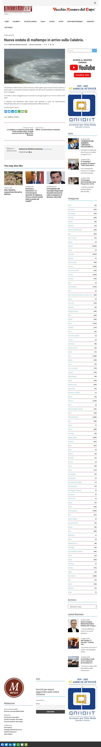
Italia (43, 21)
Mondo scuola (72, 384)
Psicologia (71, 433)
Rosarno (70, 462)
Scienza (70, 502)
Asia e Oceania (72, 238)
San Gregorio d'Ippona (74, 490)
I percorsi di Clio (72, 348)
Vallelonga (71, 564)
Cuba (69, 283)
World (70, 584)
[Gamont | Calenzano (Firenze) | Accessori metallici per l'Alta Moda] (82, 106)
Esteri (51, 21)
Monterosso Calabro (74, 393)
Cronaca (70, 274)
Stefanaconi (71, 535)
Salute (70, 470)
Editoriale (9, 27)
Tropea (70, 559)
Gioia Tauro (71, 344)
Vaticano (70, 568)
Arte (69, 234)
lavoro (70, 364)
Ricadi (69, 445)
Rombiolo (71, 458)
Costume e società (73, 270)
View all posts (48, 149)
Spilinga (70, 527)
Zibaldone (71, 588)
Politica (70, 429)
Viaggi (69, 572)
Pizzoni (70, 425)
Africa (69, 205)
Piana (69, 413)
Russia (70, 466)
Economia (71, 303)
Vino (69, 580)
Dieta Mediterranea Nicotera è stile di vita (80, 295)
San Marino (71, 494)
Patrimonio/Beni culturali (75, 409)
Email (38, 703)
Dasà (69, 291)
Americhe (70, 226)
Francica (70, 340)
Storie (69, 539)
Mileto (70, 380)
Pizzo (69, 421)
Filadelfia (70, 327)
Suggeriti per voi (72, 543)
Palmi (69, 405)
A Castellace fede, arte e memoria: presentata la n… (88, 661)
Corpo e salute (72, 262)
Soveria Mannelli (73, 523)
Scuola (70, 507)
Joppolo (70, 360)
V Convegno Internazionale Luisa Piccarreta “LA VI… (88, 182)
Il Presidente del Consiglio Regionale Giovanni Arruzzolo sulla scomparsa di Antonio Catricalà (55, 193)
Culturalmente (72, 287)
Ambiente (71, 217)
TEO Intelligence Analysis (75, 551)
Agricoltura (71, 209)
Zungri (70, 592)
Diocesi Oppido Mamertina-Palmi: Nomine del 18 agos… (89, 624)
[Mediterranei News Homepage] (14, 687)
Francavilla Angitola (73, 336)
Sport (61, 21)
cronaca (16, 117)
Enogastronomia (73, 311)
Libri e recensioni (73, 368)
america (70, 221)
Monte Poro (71, 388)
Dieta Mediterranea (74, 21)
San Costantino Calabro (75, 482)
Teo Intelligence (30, 21)
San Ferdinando (72, 486)
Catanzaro (71, 254)
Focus (69, 331)
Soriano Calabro (72, 519)
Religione (70, 441)
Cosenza (70, 266)
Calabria (16, 21)
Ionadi (70, 352)
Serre (69, 515)
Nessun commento (35, 44)
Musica (70, 397)
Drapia (70, 299)
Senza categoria (72, 511)
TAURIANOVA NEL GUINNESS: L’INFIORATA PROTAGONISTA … (87, 144)
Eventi (70, 323)
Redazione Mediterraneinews (18, 44)
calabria (10, 117)
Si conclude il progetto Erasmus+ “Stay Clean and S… (88, 163)
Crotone (70, 278)
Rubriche (90, 21)
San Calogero (72, 474)
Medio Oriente (72, 376)
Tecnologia (71, 547)
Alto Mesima (71, 213)
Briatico (70, 242)
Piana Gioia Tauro (73, 417)
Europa (70, 319)
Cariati (70, 250)
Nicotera (70, 401)
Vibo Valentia (72, 576)
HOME (7, 21)
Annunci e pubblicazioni (75, 230)
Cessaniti (70, 258)
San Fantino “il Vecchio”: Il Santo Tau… (87, 642)
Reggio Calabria (72, 437)
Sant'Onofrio (71, 498)
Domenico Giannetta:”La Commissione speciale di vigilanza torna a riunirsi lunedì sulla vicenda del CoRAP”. (34, 195)
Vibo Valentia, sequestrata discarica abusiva (13, 192)
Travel (70, 555)
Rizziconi (70, 454)
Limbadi (70, 372)
